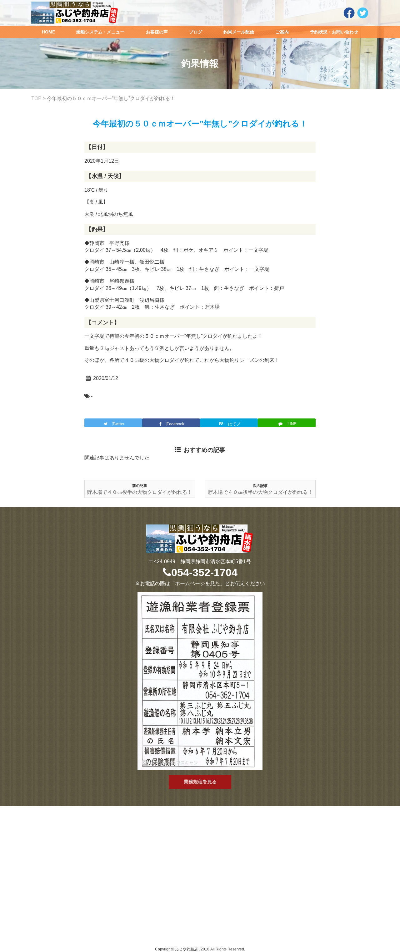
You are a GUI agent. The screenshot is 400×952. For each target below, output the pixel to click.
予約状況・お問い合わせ (334, 31)
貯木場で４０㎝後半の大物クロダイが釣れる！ (139, 492)
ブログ (195, 31)
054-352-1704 (204, 572)
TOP (36, 98)
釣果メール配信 (238, 31)
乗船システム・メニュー (100, 31)
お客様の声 (157, 31)
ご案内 (282, 31)
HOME (48, 31)
